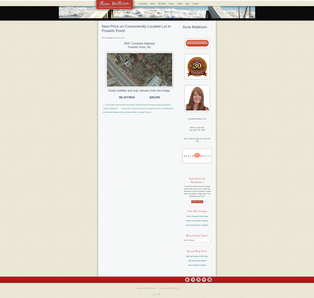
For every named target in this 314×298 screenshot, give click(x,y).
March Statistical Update (197, 265)
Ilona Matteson (114, 6)
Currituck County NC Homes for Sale (146, 108)
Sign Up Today (197, 202)
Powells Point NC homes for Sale (138, 112)
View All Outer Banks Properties (197, 225)
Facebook (187, 280)
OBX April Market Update (197, 261)
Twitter (193, 280)
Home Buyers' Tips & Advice (125, 105)
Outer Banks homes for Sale (114, 112)
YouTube (204, 280)
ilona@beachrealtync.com (197, 119)
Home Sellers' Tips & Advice (146, 105)
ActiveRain (209, 280)
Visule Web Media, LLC (171, 288)
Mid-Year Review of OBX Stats (197, 256)
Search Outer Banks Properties (197, 221)
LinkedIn (198, 280)
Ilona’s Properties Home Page (197, 216)
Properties (113, 108)
